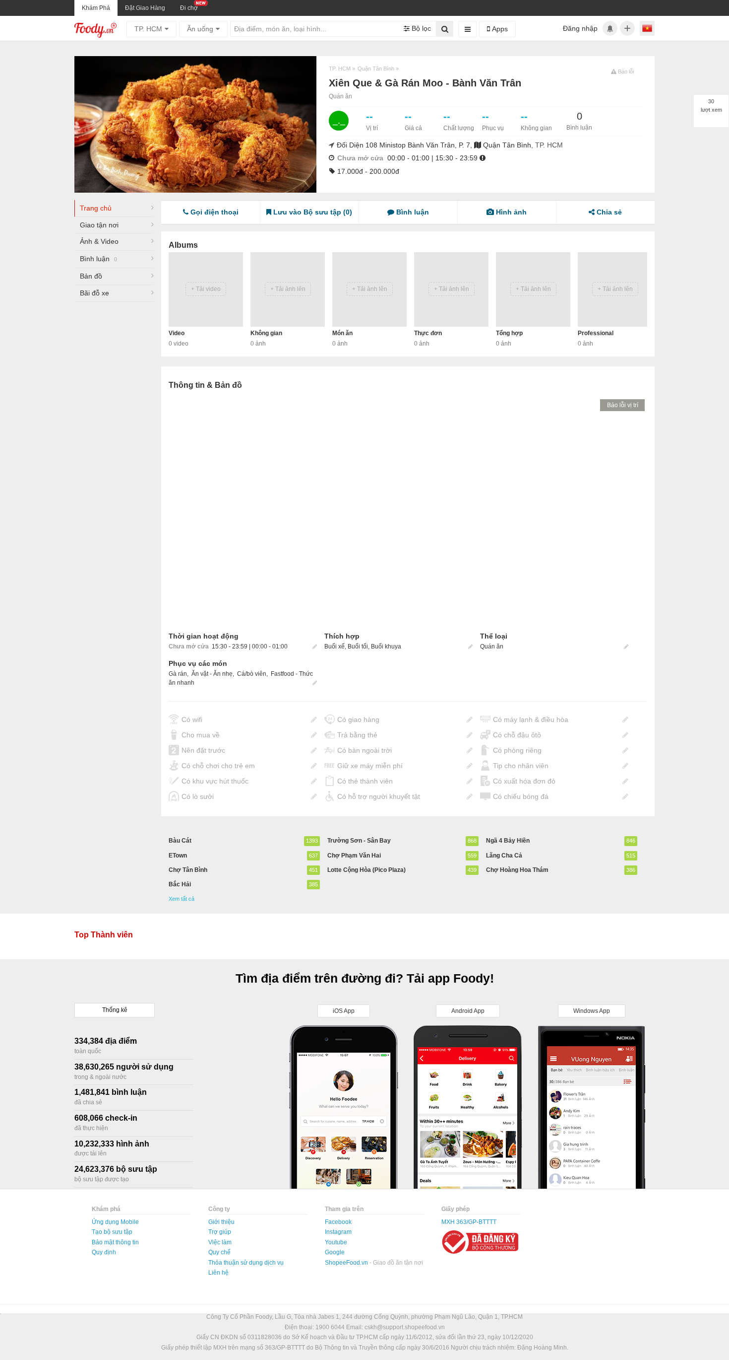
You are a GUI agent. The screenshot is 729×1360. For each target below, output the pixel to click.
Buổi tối (358, 646)
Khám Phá (96, 7)
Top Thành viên (103, 935)
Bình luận (98, 259)
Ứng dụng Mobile (115, 1221)
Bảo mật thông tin (115, 1242)
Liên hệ (218, 1272)
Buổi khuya (386, 646)
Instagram (338, 1231)
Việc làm (220, 1242)
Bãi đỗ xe (94, 293)
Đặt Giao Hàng (145, 7)
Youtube (336, 1242)
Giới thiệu (221, 1221)
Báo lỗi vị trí (622, 405)
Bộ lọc (420, 28)
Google (335, 1252)
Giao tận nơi (99, 225)
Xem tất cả (181, 899)
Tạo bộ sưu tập (112, 1231)
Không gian (266, 333)
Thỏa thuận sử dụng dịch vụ (246, 1262)
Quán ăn (340, 96)
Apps (499, 29)
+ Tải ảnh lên (287, 289)
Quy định (104, 1252)
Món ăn (342, 333)
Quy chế (219, 1252)
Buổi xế (334, 646)
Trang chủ (96, 208)
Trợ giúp (219, 1231)
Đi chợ (189, 7)
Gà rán (178, 673)
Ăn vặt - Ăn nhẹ (212, 673)
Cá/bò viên (251, 673)
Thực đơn (428, 333)
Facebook (338, 1221)
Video (176, 333)
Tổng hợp (509, 333)
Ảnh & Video (99, 241)
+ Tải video (206, 289)
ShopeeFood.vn (347, 1262)
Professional (595, 333)
